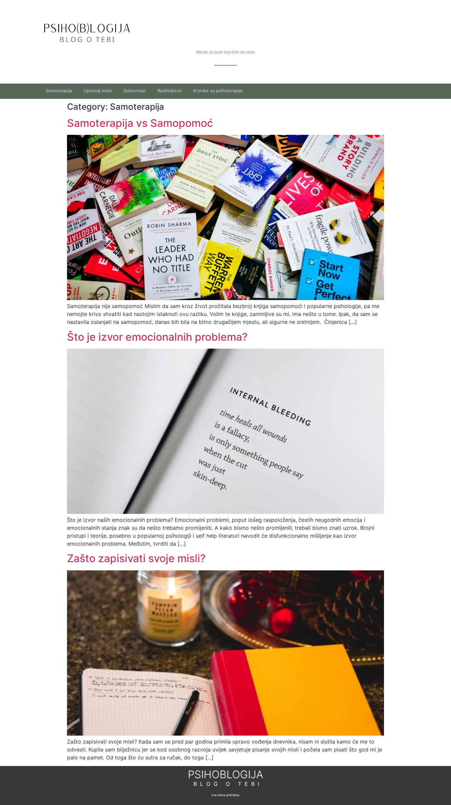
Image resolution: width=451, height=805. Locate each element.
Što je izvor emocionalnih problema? (157, 336)
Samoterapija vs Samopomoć (140, 123)
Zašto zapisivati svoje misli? (136, 558)
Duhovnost (134, 90)
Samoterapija (59, 90)
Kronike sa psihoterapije (218, 90)
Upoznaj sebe (98, 90)
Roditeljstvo (169, 90)
